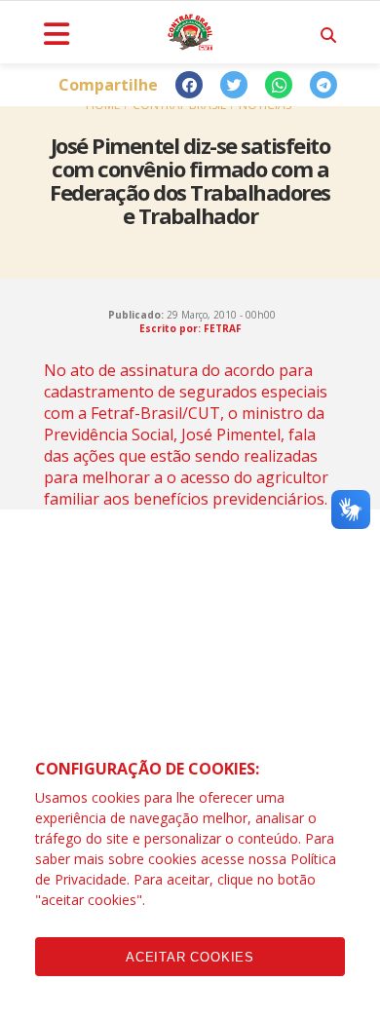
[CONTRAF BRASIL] (190, 32)
